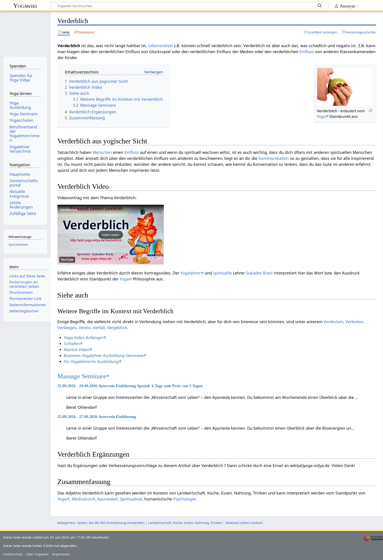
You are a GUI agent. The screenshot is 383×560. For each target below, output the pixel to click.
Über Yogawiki (37, 554)
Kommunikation (273, 158)
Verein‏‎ (85, 327)
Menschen (102, 152)
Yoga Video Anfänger (83, 337)
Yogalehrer (190, 273)
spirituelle (222, 273)
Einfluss (306, 51)
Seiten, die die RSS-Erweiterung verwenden (111, 522)
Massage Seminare (81, 376)
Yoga (321, 116)
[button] (110, 235)
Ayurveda (106, 499)
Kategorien (65, 522)
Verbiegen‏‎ (66, 327)
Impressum (61, 554)
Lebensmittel (160, 45)
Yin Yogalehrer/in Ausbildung (91, 361)
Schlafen (72, 343)
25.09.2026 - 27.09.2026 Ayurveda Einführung (96, 416)
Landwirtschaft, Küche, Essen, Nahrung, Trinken (185, 522)
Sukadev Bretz (259, 273)
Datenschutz (13, 554)
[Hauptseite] (25, 32)
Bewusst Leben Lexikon (244, 522)
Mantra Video (76, 349)
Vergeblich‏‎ (117, 327)
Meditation (82, 499)
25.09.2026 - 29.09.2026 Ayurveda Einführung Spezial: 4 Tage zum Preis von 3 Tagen (130, 386)
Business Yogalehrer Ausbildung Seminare (103, 355)
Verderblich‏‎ (69, 210)
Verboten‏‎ (354, 321)
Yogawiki (25, 5)
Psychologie (184, 499)
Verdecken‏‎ (333, 321)
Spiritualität (131, 499)
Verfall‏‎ (99, 327)
